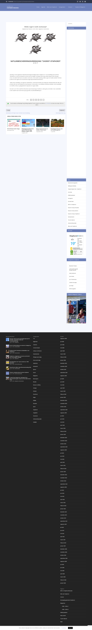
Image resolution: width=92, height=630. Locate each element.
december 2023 (63, 437)
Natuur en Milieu (37, 385)
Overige (34, 388)
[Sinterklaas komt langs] (13, 123)
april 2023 (62, 462)
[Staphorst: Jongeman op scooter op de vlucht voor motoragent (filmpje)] (7, 357)
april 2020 (62, 573)
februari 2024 (63, 431)
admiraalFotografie (73, 269)
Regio (34, 397)
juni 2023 (62, 456)
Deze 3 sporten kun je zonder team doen (42, 129)
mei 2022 (62, 496)
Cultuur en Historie (37, 350)
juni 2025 (62, 381)
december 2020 (63, 549)
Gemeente (35, 366)
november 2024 (63, 403)
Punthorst (35, 394)
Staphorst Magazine (80, 7)
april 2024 (62, 425)
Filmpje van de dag (37, 357)
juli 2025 (62, 378)
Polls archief (63, 615)
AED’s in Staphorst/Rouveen (66, 590)
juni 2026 (62, 344)
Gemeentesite (71, 216)
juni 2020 (62, 567)
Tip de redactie (71, 220)
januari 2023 (63, 471)
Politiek (34, 391)
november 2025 (63, 366)
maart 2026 (62, 354)
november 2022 (63, 477)
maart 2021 (62, 539)
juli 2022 (62, 490)
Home (38, 7)
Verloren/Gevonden (72, 223)
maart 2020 (62, 576)
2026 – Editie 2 (65, 609)
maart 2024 (62, 428)
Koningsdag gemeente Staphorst (67, 600)
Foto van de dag (36, 360)
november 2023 (63, 440)
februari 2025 (63, 394)
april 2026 (62, 350)
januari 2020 (63, 583)
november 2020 (63, 552)
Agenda (43, 7)
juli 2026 (62, 341)
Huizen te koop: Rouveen (73, 207)
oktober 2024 (63, 406)
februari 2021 (63, 542)
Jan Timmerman (72, 279)
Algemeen (41, 29)
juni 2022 (62, 493)
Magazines (62, 603)
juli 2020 (62, 564)
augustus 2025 (63, 375)
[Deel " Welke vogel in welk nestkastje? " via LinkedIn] (41, 100)
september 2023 (63, 446)
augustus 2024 (63, 412)
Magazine (35, 375)
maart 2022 (62, 502)
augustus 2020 (63, 561)
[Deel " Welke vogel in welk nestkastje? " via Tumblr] (38, 100)
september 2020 (63, 558)
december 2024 (63, 400)
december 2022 (63, 474)
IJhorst (34, 369)
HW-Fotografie (72, 288)
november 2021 (63, 515)
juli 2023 (62, 453)
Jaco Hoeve (71, 276)
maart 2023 (62, 465)
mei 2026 (62, 347)
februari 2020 (63, 580)
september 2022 (63, 484)
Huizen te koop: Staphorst (74, 213)
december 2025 (63, 363)
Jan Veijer (71, 285)
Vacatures (35, 415)
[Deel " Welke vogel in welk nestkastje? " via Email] (43, 100)
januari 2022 (63, 508)
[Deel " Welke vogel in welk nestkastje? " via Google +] (36, 100)
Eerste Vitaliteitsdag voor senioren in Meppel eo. (20, 345)
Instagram (70, 198)
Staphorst (35, 409)
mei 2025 (62, 385)
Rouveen (35, 403)
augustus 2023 (63, 450)
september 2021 (63, 521)
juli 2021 (62, 527)
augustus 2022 (63, 487)
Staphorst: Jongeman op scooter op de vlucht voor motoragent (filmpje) (20, 357)
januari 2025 (63, 397)
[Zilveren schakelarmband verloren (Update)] (7, 373)
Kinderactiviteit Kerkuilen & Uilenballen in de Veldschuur (19, 351)
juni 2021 (62, 530)
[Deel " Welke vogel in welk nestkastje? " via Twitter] (33, 100)
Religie (34, 400)
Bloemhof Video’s (73, 265)
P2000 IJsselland (71, 195)
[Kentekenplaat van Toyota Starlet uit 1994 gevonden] (7, 362)
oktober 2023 (63, 443)
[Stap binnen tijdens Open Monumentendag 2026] (7, 368)
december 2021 (63, 511)
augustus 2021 (63, 524)
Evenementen (46, 29)
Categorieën (62, 7)
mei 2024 (62, 422)
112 (34, 338)
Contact (70, 7)
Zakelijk (35, 422)
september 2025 (63, 372)
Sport (34, 406)
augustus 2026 (63, 338)
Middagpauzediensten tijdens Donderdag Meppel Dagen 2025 (28, 130)
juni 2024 (62, 419)
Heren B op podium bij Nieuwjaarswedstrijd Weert (24, 1)
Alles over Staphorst (52, 7)
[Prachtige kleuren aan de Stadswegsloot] (57, 123)
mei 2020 (62, 570)
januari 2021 (63, 546)
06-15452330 (48, 103)
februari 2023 (63, 468)
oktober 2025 (63, 369)
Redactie (30, 29)
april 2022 (62, 499)
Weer (61, 621)
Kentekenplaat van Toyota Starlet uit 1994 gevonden (19, 362)
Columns (35, 344)
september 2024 (63, 409)
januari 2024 (63, 434)
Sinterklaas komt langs (13, 128)
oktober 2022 (63, 480)
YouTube (70, 192)
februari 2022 (63, 505)
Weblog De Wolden (72, 186)
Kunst (34, 372)
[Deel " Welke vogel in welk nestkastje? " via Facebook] (31, 100)
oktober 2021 (63, 518)
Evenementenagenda (72, 182)
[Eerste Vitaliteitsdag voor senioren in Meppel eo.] (7, 346)
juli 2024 (62, 415)
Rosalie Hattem (72, 270)
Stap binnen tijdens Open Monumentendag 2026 (20, 367)
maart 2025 (62, 391)
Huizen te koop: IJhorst (73, 210)
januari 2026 (63, 360)
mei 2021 (62, 533)
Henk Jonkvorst (72, 273)
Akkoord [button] (70, 627)
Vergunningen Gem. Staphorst (74, 189)
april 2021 (62, 536)
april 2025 (62, 388)
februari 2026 (63, 357)
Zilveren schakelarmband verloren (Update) (19, 372)
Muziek (34, 381)
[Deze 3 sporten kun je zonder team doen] (43, 123)
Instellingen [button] (64, 627)
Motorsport (35, 378)
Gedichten (35, 363)
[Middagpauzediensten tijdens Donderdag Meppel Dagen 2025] (28, 123)
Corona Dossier (36, 347)
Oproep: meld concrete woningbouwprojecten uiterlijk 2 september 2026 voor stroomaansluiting (20, 340)
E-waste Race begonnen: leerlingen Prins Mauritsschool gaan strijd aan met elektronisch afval (20, 378)
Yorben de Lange (73, 282)
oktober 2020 (63, 555)
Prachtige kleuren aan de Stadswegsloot (57, 129)
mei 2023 (62, 459)
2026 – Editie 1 (65, 606)
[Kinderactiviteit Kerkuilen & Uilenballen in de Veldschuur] (7, 351)
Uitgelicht (35, 412)
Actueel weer (71, 201)
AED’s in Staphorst (72, 204)
